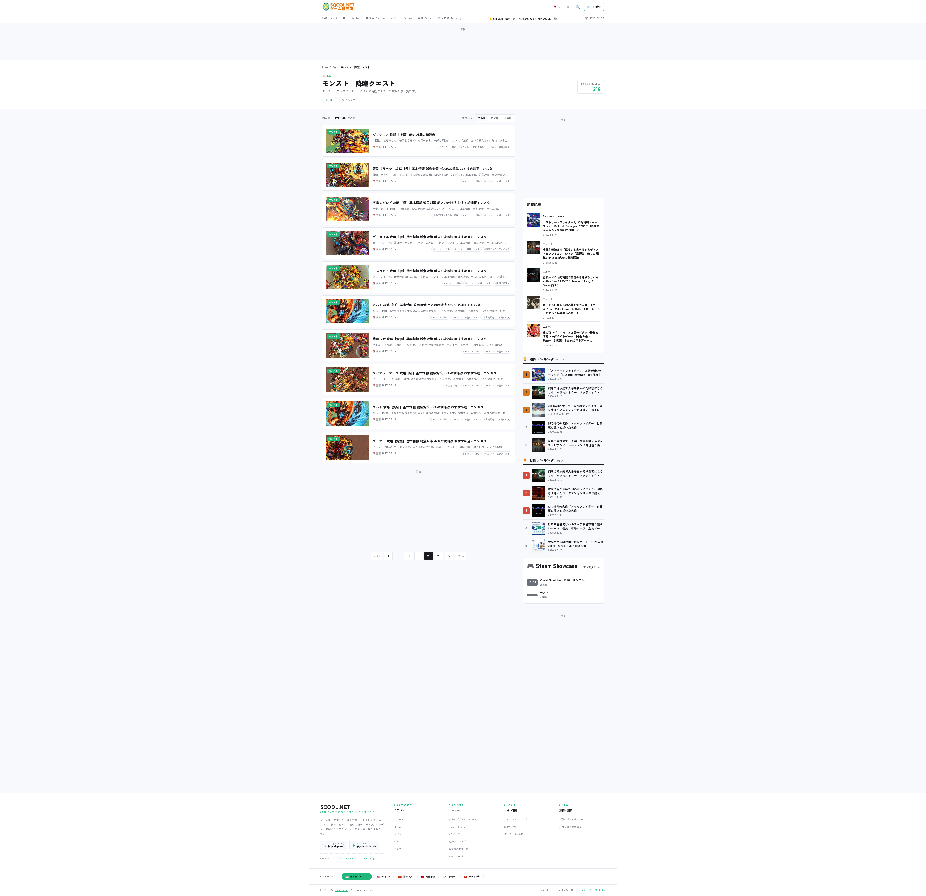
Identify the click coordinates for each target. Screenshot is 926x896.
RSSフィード (456, 856)
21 (439, 556)
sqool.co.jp (368, 858)
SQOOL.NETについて (515, 819)
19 (418, 556)
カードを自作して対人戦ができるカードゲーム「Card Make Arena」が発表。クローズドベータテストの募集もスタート (571, 309)
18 (408, 556)
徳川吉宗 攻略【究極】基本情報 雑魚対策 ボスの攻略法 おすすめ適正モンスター (431, 338)
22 (449, 556)
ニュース (548, 244)
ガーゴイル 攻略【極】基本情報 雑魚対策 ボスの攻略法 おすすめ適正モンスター (431, 236)
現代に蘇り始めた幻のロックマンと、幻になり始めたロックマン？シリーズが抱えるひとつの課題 (575, 491)
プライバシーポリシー (571, 819)
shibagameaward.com (346, 858)
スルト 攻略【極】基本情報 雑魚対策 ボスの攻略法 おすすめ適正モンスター (428, 304)
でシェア (348, 100)
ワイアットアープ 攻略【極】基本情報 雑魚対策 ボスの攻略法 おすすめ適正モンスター (436, 373)
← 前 (377, 556)
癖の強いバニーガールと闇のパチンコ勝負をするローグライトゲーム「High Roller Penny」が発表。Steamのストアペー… (570, 336)
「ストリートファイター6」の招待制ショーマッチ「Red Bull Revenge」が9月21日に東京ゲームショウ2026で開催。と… (571, 226)
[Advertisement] (463, 43)
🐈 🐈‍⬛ (523, 18)
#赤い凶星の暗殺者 (500, 147)
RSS (329, 100)
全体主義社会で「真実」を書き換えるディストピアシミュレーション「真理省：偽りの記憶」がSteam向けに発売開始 (570, 253)
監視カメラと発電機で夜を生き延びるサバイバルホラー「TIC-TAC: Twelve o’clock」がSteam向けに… (570, 281)
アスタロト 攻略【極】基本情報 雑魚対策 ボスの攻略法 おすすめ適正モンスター (431, 270)
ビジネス (399, 849)
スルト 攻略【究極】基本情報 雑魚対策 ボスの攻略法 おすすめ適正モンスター (430, 407)
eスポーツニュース (554, 216)
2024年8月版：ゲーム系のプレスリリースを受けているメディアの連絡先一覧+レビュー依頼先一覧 (575, 408)
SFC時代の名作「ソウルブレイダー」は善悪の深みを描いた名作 (575, 425)
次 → (460, 556)
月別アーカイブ (457, 841)
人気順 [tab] (507, 118)
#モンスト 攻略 (448, 147)
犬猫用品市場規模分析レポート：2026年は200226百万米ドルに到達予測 (575, 544)
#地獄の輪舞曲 (502, 283)
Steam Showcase (458, 826)
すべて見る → (591, 567)
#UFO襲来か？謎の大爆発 (446, 215)
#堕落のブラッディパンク (497, 249)
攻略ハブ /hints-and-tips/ (463, 819)
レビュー (399, 834)
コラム (397, 826)
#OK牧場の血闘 (450, 385)
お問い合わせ (511, 826)
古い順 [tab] (494, 118)
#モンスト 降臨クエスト (473, 147)
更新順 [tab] (481, 118)
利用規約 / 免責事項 (570, 826)
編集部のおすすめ (458, 849)
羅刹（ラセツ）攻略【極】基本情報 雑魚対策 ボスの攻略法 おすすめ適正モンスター (434, 168)
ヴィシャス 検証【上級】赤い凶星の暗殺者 (404, 134)
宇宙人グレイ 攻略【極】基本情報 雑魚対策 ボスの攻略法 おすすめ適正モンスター (433, 202)
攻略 (396, 841)
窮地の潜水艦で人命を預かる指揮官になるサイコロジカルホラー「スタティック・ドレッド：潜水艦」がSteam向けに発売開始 (575, 390)
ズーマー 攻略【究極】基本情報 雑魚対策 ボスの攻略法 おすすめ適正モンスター (431, 441)
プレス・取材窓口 (514, 834)
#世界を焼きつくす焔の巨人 (496, 317)
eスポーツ (454, 834)
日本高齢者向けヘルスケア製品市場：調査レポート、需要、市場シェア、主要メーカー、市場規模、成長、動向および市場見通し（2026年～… (575, 526)
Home (325, 67)
